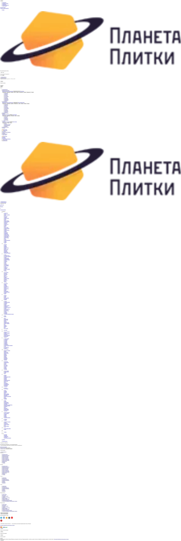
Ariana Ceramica (6, 230)
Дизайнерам (4, 4)
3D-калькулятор (2, 7)
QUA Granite (6, 388)
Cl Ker (5, 266)
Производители (4, 133)
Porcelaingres (6, 383)
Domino (5, 279)
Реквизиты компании (5, 480)
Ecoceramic (6, 283)
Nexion (5, 367)
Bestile (5, 248)
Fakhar (5, 296)
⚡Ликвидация (4, 139)
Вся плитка (11, 91)
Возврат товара (4, 498)
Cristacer (5, 270)
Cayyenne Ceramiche (7, 256)
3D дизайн (4, 131)
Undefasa (5, 419)
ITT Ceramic (6, 328)
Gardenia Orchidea (7, 302)
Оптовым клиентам (5, 479)
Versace (5, 422)
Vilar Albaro (6, 423)
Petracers (5, 379)
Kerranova (5, 334)
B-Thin (5, 245)
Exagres (5, 292)
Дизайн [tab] (12, 92)
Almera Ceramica (6, 221)
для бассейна (6, 99)
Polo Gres (5, 382)
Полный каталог (5, 454)
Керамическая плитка (5, 90)
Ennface (5, 289)
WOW (5, 429)
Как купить (4, 495)
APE (5, 226)
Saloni (5, 400)
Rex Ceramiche (6, 393)
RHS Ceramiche (6, 394)
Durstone (5, 281)
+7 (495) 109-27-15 (3, 77)
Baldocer (5, 246)
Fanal (5, 297)
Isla (4, 324)
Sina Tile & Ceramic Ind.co (8, 404)
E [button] (2, 282)
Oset (5, 373)
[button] (3, 75)
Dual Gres (5, 280)
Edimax (5, 284)
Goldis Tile (5, 306)
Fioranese (5, 298)
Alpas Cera (5, 222)
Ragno (5, 390)
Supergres (5, 410)
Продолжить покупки (9, 448)
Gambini (5, 301)
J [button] (2, 329)
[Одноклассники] (7, 518)
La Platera (5, 342)
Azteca (5, 239)
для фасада (6, 100)
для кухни (5, 94)
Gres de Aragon (6, 310)
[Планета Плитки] (90, 69)
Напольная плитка (5, 456)
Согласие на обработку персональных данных (9, 501)
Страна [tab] (32, 92)
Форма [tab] (17, 92)
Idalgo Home (6, 319)
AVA (5, 238)
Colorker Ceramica (7, 269)
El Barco (5, 285)
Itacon (5, 325)
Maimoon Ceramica (7, 350)
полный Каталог (5, 89)
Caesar (5, 254)
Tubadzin (5, 416)
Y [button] (2, 431)
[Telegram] (1, 518)
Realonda (5, 392)
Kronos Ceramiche (7, 335)
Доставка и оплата (5, 3)
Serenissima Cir (6, 403)
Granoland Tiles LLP (7, 307)
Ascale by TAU (6, 235)
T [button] (2, 411)
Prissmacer (5, 386)
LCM (5, 346)
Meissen (5, 354)
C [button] (2, 253)
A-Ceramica (6, 213)
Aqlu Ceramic (6, 227)
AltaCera (5, 223)
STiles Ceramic (6, 409)
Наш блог (3, 490)
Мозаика (3, 113)
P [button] (2, 374)
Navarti (5, 363)
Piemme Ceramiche (7, 380)
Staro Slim (5, 408)
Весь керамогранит (10, 102)
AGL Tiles (5, 216)
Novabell (5, 369)
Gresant (5, 311)
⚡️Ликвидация (4, 130)
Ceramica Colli (6, 258)
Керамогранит (4, 101)
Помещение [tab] (8, 92)
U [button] (2, 418)
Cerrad (5, 262)
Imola (5, 320)
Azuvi (5, 242)
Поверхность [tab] (28, 92)
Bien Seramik (6, 249)
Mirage (5, 356)
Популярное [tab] (21, 92)
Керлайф (5, 435)
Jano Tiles (5, 330)
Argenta (5, 229)
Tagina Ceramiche (7, 412)
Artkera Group (6, 234)
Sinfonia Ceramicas (7, 405)
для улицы (5, 97)
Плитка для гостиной (5, 460)
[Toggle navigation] (2, 476)
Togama (5, 414)
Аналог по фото (4, 8)
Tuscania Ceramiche (7, 417)
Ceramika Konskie (7, 259)
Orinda (5, 372)
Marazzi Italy (6, 352)
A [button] (2, 212)
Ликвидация (6, 436)
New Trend (6, 365)
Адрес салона (4, 134)
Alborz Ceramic (6, 218)
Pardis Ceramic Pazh (7, 376)
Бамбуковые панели (5, 127)
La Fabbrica (6, 339)
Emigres (5, 287)
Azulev (5, 241)
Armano (5, 231)
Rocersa (5, 398)
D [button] (2, 271)
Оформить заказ (3, 448)
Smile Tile (5, 406)
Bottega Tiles (6, 252)
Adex (5, 215)
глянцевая (5, 126)
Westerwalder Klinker (7, 428)
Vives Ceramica (6, 426)
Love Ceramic (6, 348)
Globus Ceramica (6, 305)
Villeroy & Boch (6, 424)
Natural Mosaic (6, 362)
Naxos (5, 364)
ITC (4, 327)
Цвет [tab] (15, 92)
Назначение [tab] (4, 92)
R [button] (2, 389)
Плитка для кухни (5, 457)
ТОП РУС (5, 437)
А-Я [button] (3, 433)
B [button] (2, 243)
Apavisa (5, 225)
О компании (4, 2)
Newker (5, 366)
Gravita (5, 308)
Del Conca (5, 274)
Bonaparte (5, 251)
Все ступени (7, 121)
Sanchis (5, 401)
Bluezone (5, 250)
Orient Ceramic (6, 371)
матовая (5, 123)
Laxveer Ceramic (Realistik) (8, 345)
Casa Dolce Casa (6, 255)
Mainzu (5, 351)
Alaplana (5, 217)
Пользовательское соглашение (7, 500)
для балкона (6, 98)
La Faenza (5, 340)
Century (5, 257)
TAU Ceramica (6, 413)
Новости (3, 481)
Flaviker (5, 299)
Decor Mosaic (6, 272)
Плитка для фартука (5, 458)
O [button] (2, 370)
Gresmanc (5, 312)
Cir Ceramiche (6, 265)
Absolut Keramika (7, 214)
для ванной (6, 93)
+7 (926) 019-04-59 (3, 202)
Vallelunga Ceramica (7, 421)
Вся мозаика (7, 114)
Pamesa (5, 375)
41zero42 (5, 434)
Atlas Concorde (6, 237)
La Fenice (5, 341)
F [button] (2, 294)
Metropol (5, 355)
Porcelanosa (6, 385)
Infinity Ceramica (6, 323)
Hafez (5, 315)
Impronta (5, 321)
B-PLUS (5, 244)
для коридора (6, 107)
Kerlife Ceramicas (7, 333)
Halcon (5, 316)
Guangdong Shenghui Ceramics (9, 314)
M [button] (2, 349)
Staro (5, 407)
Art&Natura (6, 233)
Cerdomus (5, 261)
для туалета (6, 95)
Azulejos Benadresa (7, 240)
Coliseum (5, 268)
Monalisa (5, 357)
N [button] (2, 360)
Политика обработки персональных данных (7, 525)
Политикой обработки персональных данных (61, 539)
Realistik (5, 391)
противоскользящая (7, 124)
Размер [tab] (25, 92)
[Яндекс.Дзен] (9, 518)
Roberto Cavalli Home (7, 396)
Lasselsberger (6, 344)
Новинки (3, 137)
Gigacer (5, 304)
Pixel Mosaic (6, 381)
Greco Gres (6, 309)
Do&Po (5, 277)
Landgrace (5, 343)
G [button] (2, 300)
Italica (5, 326)
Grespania (5, 313)
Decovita (5, 273)
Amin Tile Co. (6, 224)
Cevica (5, 263)
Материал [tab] (12, 115)
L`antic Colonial (6, 338)
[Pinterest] (1, 521)
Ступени (3, 120)
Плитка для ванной (5, 468)
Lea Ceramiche (6, 347)
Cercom (5, 260)
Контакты (3, 491)
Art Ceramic (6, 232)
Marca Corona (6, 353)
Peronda (5, 378)
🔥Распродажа (4, 129)
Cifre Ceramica (6, 264)
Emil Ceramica (6, 288)
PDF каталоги (4, 478)
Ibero (5, 318)
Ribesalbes (5, 395)
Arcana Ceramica (6, 228)
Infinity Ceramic (6, 322)
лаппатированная (7, 125)
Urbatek (5, 420)
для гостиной (6, 96)
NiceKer (5, 368)
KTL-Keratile (6, 336)
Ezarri (5, 293)
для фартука (6, 105)
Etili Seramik (6, 291)
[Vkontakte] (4, 518)
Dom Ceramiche (6, 278)
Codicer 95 (5, 267)
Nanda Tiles (6, 361)
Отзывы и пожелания (5, 499)
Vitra (5, 425)
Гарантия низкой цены (6, 497)
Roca (5, 397)
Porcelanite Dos (6, 384)
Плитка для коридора (5, 459)
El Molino (5, 286)
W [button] (2, 427)
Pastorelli (5, 377)
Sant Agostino (6, 402)
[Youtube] (12, 518)
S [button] (2, 399)
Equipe (5, 290)
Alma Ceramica (6, 220)
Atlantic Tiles (6, 236)
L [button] (2, 337)
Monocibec (5, 358)
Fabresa (5, 295)
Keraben (5, 332)
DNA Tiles (5, 276)
